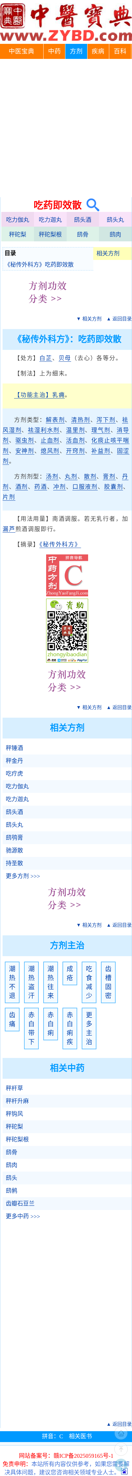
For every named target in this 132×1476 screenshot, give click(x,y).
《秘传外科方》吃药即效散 (39, 265)
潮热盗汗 (31, 982)
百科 (120, 51)
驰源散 (14, 850)
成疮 (70, 973)
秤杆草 (14, 1088)
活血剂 (75, 440)
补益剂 (100, 451)
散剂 (90, 476)
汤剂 (52, 476)
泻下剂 (105, 420)
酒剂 (21, 487)
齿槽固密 (108, 982)
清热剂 (80, 420)
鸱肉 (115, 234)
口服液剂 (85, 487)
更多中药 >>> (23, 1216)
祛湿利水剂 (44, 430)
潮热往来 (50, 982)
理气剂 (100, 430)
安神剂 (24, 451)
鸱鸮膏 (14, 838)
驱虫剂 (24, 440)
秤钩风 (14, 1114)
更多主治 (89, 1028)
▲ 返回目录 (119, 318)
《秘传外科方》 (60, 544)
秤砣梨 (17, 234)
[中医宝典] (66, 39)
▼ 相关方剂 (89, 318)
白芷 (45, 358)
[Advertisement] (66, 128)
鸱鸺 (11, 1191)
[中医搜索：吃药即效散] (90, 205)
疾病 (98, 51)
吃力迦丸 (50, 220)
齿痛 (12, 1020)
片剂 (9, 497)
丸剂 (71, 476)
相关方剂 (108, 253)
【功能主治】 (33, 395)
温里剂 (75, 430)
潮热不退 (12, 982)
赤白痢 (50, 1024)
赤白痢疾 (70, 1028)
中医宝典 (21, 51)
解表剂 (55, 420)
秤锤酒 (14, 748)
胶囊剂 (113, 487)
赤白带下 (31, 1028)
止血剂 (50, 440)
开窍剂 (75, 451)
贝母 (65, 358)
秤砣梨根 (50, 234)
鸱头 (11, 1178)
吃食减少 (89, 982)
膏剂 (109, 476)
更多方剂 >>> (23, 876)
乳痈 (58, 395)
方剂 (76, 51)
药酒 (40, 487)
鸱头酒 (82, 220)
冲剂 (59, 487)
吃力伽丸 (17, 220)
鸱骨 (82, 234)
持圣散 (14, 863)
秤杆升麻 (17, 1101)
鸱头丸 (115, 220)
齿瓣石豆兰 (20, 1203)
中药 (54, 51)
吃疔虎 (14, 773)
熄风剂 (50, 451)
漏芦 (9, 529)
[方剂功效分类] (48, 308)
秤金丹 (14, 761)
